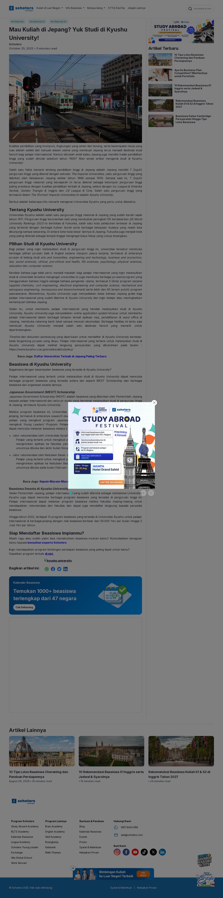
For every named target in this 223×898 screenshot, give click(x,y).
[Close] (154, 402)
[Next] (151, 493)
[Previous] (143, 493)
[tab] (70, 493)
